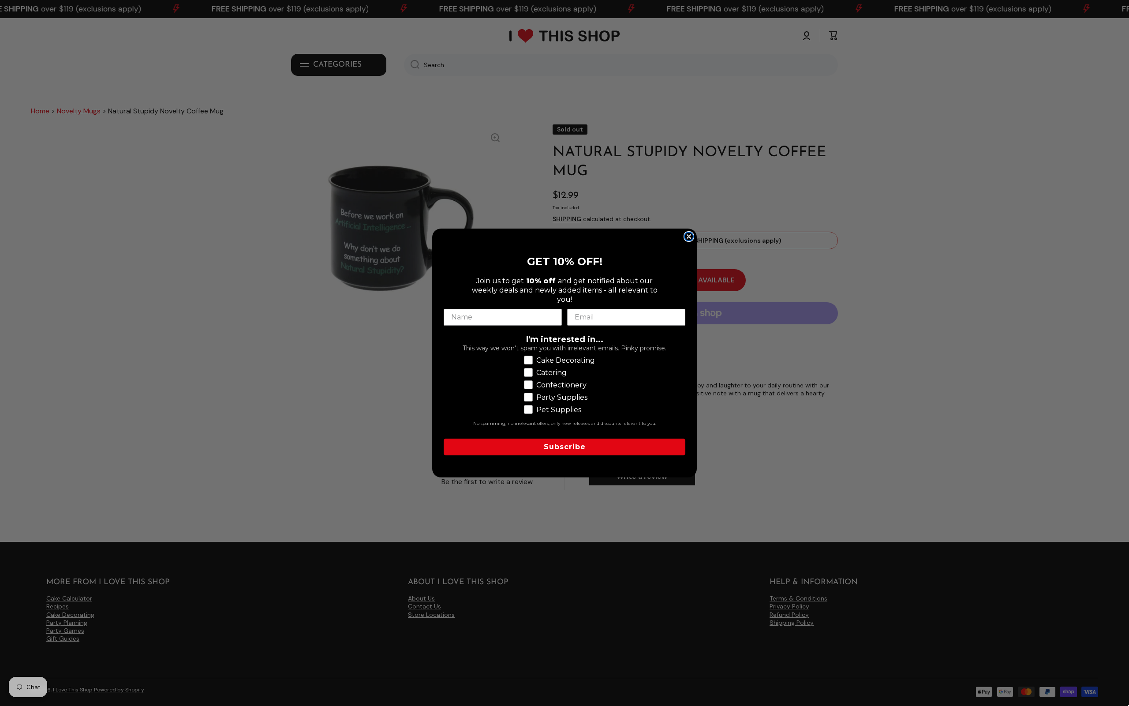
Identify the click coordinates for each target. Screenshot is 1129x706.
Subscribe (565, 447)
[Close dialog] (688, 236)
